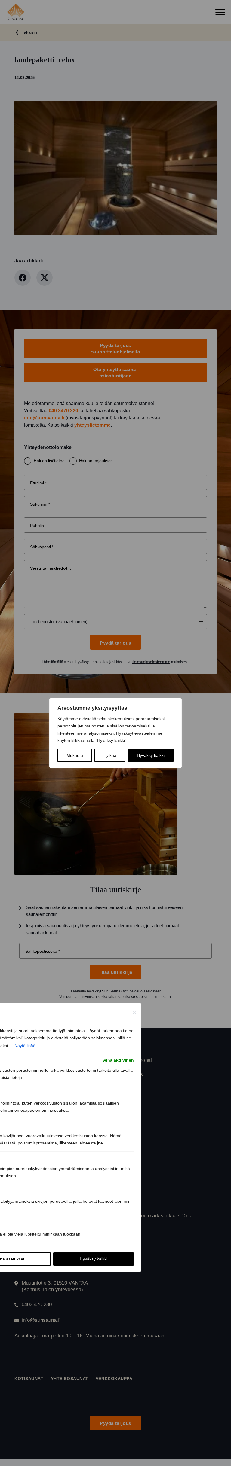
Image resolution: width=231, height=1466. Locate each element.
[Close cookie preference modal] (134, 1012)
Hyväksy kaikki (151, 755)
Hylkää (109, 755)
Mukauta (74, 755)
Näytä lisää (24, 1045)
